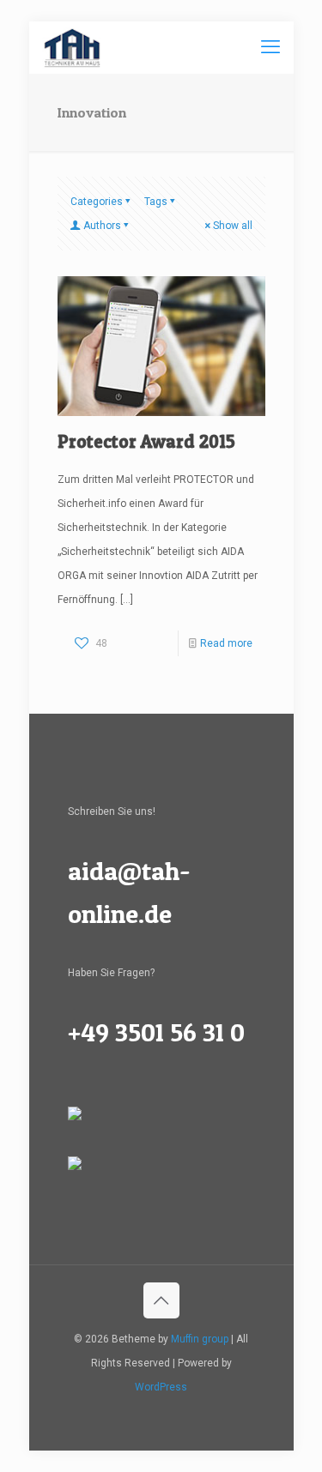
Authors (102, 226)
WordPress (161, 1387)
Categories (96, 202)
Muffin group (199, 1339)
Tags (155, 202)
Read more (226, 643)
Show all (232, 226)
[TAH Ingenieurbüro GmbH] (72, 47)
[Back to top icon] (161, 1300)
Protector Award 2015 (146, 441)
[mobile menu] (270, 47)
